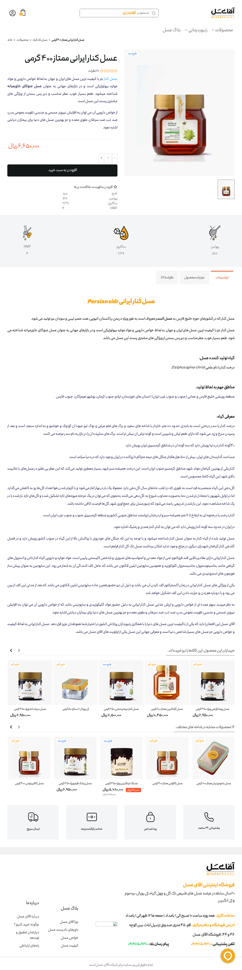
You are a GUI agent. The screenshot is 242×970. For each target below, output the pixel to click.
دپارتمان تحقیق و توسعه (27, 935)
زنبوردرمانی (197, 30)
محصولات (224, 30)
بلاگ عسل (172, 30)
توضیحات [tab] (222, 277)
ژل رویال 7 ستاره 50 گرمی (75, 709)
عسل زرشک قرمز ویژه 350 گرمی (75, 784)
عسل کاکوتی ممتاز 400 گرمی (167, 784)
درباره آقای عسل (28, 917)
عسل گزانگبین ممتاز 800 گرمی (167, 709)
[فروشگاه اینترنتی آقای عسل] (223, 13)
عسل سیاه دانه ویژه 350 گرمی (30, 709)
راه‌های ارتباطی (29, 946)
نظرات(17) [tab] (167, 277)
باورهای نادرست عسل (63, 930)
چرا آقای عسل (69, 922)
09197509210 (201, 944)
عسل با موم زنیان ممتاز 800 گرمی (213, 784)
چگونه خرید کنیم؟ (26, 925)
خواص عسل (69, 938)
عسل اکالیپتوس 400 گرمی (29, 784)
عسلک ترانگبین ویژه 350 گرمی (121, 784)
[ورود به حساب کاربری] (12, 13)
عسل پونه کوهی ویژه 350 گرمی (212, 709)
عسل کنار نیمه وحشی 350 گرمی (121, 709)
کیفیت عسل (69, 946)
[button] (18, 650)
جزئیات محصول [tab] (194, 277)
